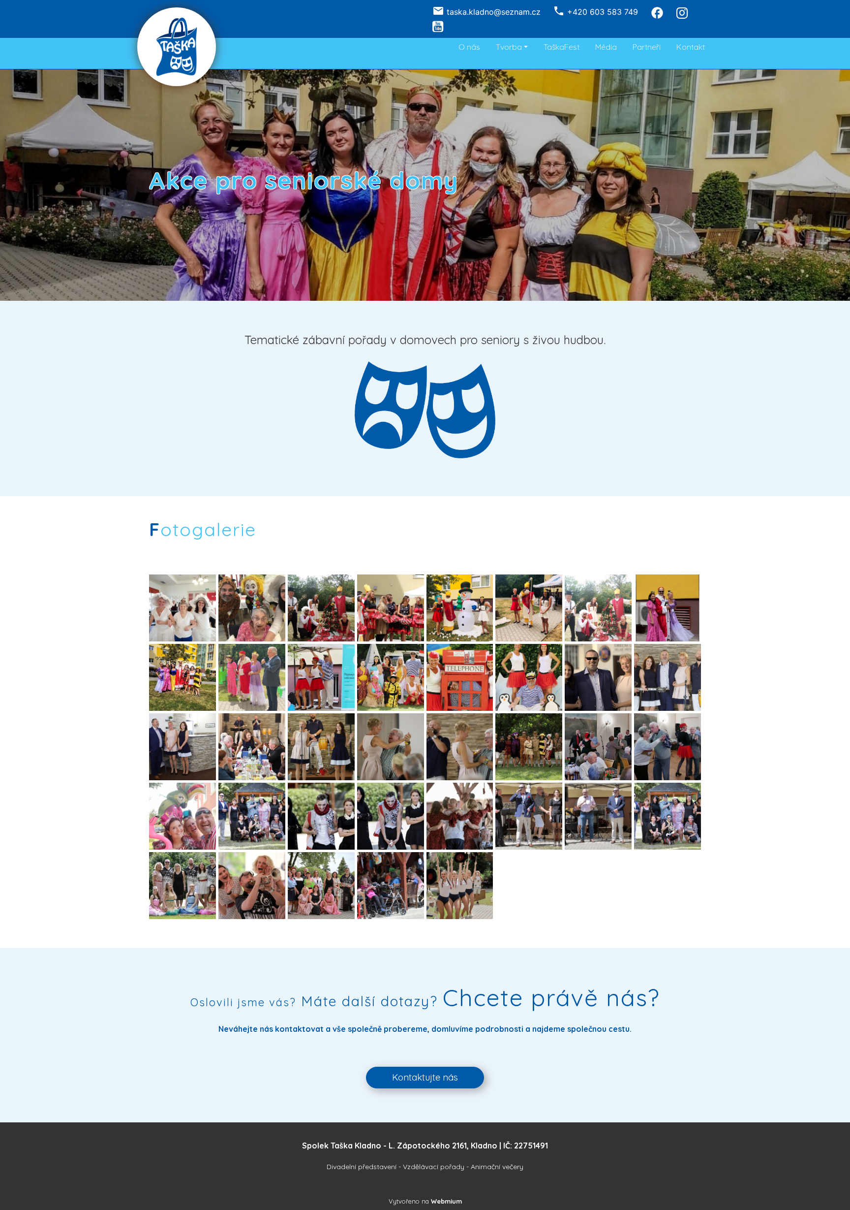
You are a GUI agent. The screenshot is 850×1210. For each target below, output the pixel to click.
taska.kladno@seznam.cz (494, 12)
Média (606, 47)
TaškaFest (561, 47)
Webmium (446, 1201)
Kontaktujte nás (425, 1077)
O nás (469, 47)
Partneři (647, 47)
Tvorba (509, 47)
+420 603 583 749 (602, 12)
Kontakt (690, 47)
